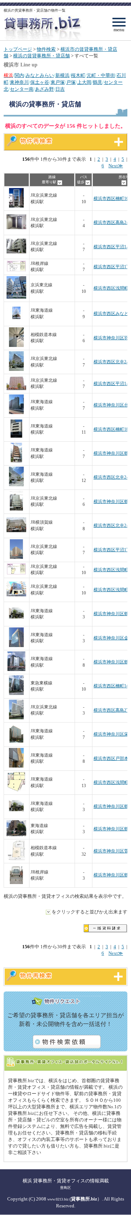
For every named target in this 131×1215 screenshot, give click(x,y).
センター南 (21, 89)
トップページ (18, 49)
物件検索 (46, 49)
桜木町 (78, 75)
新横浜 (62, 75)
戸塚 (71, 82)
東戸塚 (58, 82)
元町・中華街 (101, 75)
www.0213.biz (57, 1199)
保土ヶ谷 (39, 82)
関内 (19, 75)
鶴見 (97, 82)
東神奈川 (19, 82)
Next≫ (115, 165)
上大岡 (84, 82)
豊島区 (65, 1188)
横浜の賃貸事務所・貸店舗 (41, 55)
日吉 (60, 89)
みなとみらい (39, 75)
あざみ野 (44, 89)
